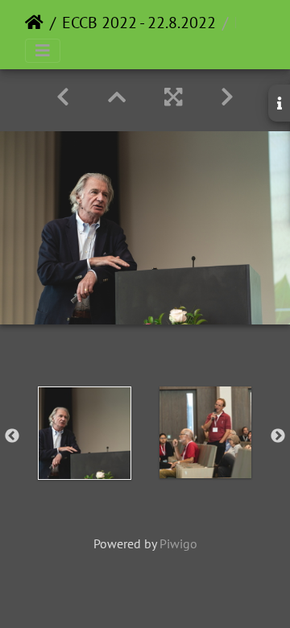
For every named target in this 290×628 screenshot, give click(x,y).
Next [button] (278, 436)
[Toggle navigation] (42, 51)
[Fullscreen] (173, 97)
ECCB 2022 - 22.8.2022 (139, 22)
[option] (84, 433)
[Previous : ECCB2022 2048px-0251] (63, 97)
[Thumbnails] (117, 97)
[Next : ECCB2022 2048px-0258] (227, 97)
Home (34, 22)
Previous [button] (12, 436)
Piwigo (178, 543)
